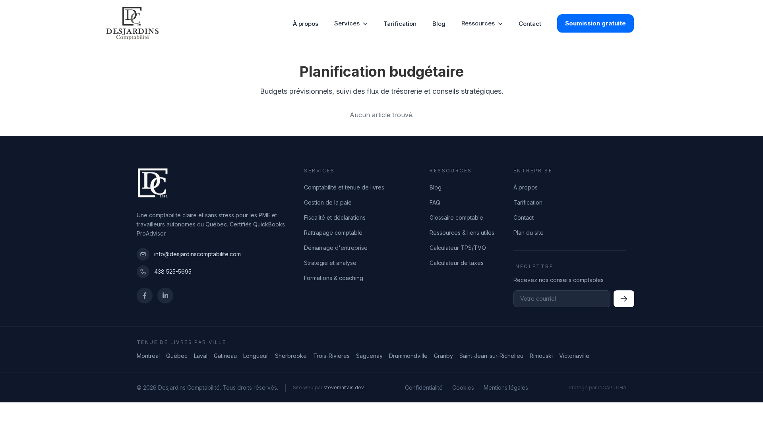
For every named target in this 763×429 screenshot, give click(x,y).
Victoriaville (574, 355)
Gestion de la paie (328, 202)
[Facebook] (145, 295)
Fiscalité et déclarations (335, 217)
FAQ (435, 202)
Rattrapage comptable (333, 232)
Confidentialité (424, 387)
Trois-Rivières (331, 355)
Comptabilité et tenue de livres (344, 187)
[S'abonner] (624, 298)
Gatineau (225, 355)
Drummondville (408, 355)
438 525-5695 (173, 271)
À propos (305, 23)
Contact (530, 23)
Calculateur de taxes (457, 262)
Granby (443, 355)
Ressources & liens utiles (462, 232)
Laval (200, 355)
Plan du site (528, 232)
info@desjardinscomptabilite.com (197, 254)
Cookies (463, 387)
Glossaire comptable (456, 217)
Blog (438, 23)
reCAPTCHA (612, 387)
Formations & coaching (333, 277)
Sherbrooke (291, 355)
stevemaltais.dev (343, 387)
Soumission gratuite (595, 23)
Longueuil (256, 355)
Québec (177, 355)
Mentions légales (506, 387)
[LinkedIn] (165, 295)
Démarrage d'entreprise (336, 247)
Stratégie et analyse (330, 262)
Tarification (399, 23)
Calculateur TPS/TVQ (458, 247)
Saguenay (369, 355)
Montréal (148, 355)
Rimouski (541, 355)
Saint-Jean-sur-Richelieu (491, 355)
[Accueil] (133, 23)
